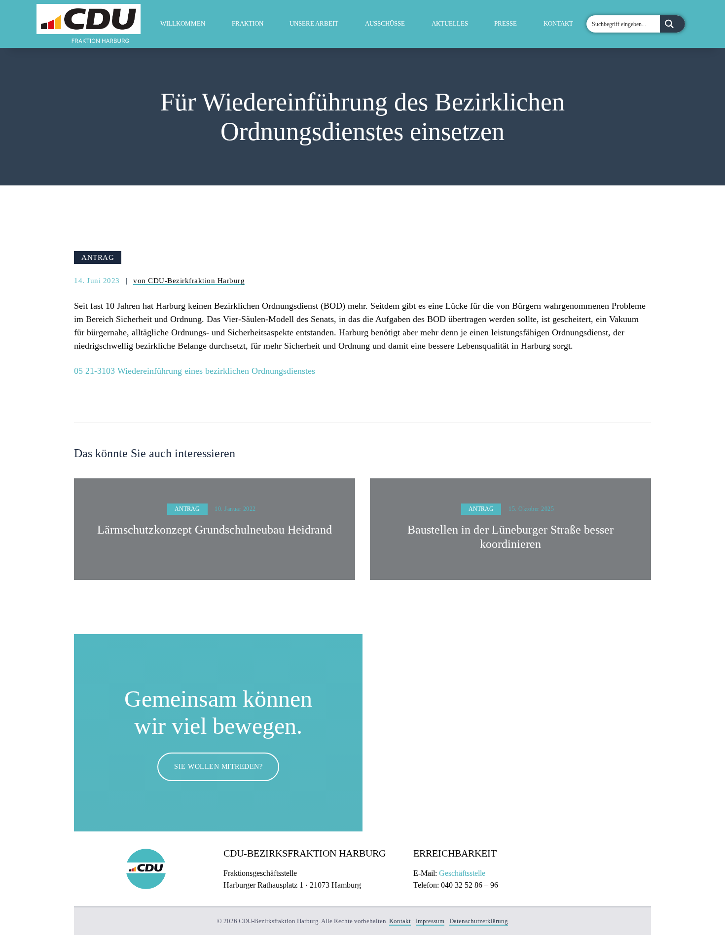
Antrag (97, 257)
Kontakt (558, 23)
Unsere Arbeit (314, 23)
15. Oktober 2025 (531, 509)
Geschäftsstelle (462, 873)
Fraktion (247, 23)
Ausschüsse (385, 23)
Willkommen (182, 23)
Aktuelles (450, 23)
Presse (505, 23)
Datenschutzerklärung (478, 921)
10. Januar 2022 (235, 509)
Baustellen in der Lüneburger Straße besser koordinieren (510, 536)
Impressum (430, 921)
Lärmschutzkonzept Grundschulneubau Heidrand (214, 529)
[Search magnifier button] (672, 24)
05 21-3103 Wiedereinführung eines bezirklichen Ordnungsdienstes (194, 371)
